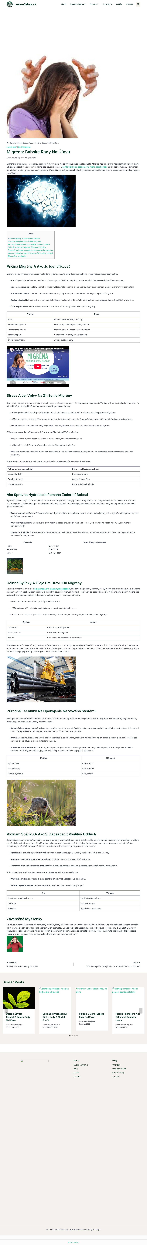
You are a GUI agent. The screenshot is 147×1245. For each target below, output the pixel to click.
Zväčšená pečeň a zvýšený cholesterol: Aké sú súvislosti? (113, 965)
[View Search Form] (138, 4)
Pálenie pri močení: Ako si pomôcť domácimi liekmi (128, 1017)
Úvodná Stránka (81, 1065)
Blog (76, 1069)
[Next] (140, 1011)
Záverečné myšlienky (17, 256)
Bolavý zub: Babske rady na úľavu (22, 965)
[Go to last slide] (6, 1011)
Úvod (63, 4)
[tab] (69, 1035)
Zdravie (115, 1076)
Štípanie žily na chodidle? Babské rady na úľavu (18, 1017)
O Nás (119, 4)
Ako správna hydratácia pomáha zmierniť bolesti (29, 244)
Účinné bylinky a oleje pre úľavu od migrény (27, 247)
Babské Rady (12, 147)
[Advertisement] (73, 25)
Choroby (116, 1065)
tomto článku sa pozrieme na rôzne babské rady (85, 167)
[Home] (7, 143)
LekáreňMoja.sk (17, 158)
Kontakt (129, 4)
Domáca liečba (24, 147)
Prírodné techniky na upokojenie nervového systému (30, 250)
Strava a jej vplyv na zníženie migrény (24, 241)
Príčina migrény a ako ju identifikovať (24, 238)
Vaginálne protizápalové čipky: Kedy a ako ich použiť (55, 1017)
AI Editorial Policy (73, 1242)
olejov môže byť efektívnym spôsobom (52, 589)
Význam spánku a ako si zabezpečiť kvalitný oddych (30, 253)
